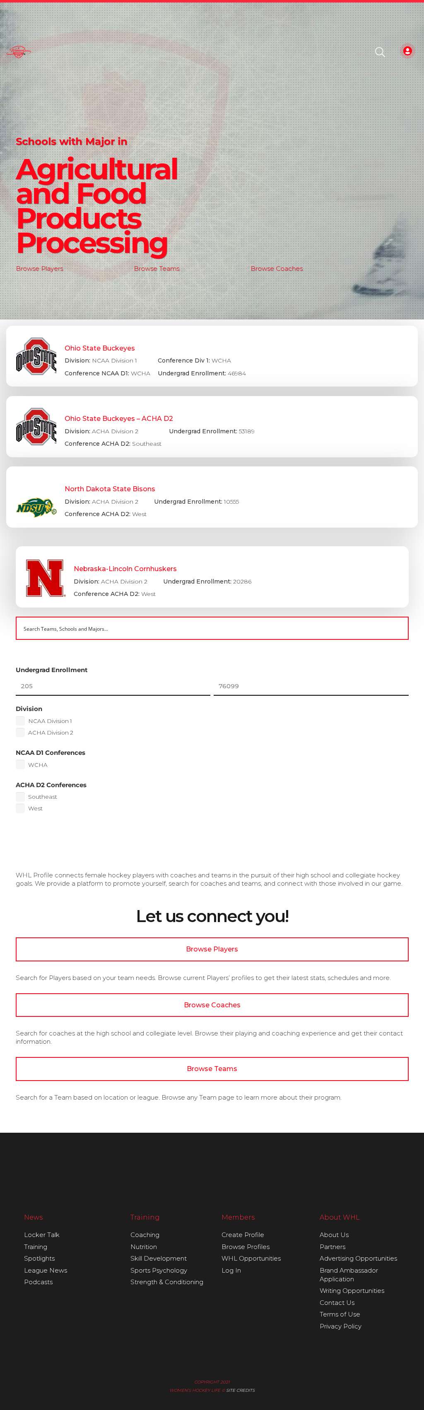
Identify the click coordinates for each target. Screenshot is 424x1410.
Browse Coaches (277, 268)
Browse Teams (156, 268)
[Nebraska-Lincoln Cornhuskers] (212, 577)
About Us (334, 1235)
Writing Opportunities (352, 1291)
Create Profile (243, 1235)
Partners (332, 1247)
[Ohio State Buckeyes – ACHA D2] (212, 426)
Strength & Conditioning (166, 1282)
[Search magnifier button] (397, 628)
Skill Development (158, 1258)
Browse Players (39, 268)
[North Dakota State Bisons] (212, 497)
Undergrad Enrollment (52, 670)
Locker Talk (42, 1235)
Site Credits (240, 1390)
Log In (231, 1270)
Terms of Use (340, 1314)
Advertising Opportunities (358, 1258)
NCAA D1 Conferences (50, 753)
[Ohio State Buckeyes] (212, 356)
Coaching (144, 1235)
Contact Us (337, 1303)
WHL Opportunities (251, 1258)
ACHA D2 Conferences (51, 785)
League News (45, 1270)
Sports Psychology (158, 1270)
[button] (380, 52)
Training (35, 1247)
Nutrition (143, 1247)
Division (29, 709)
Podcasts (38, 1282)
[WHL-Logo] (18, 52)
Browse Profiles (246, 1247)
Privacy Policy (340, 1326)
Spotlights (39, 1258)
